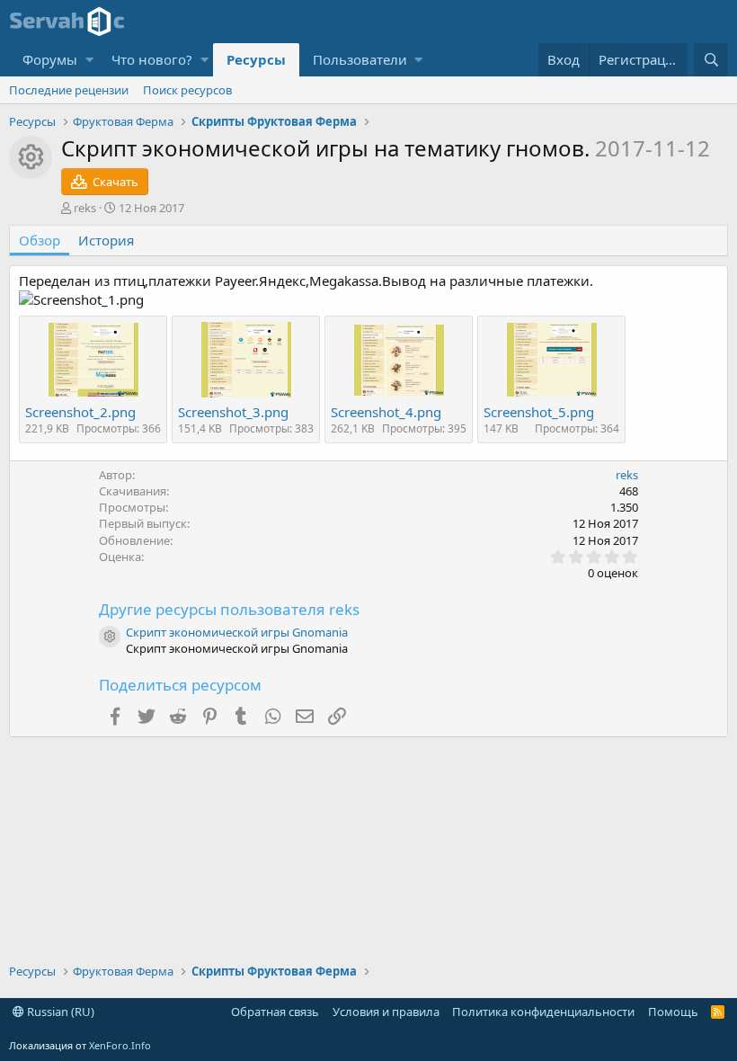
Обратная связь (275, 1011)
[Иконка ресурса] (109, 636)
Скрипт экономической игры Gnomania (237, 632)
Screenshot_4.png (386, 412)
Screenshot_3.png (233, 412)
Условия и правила (386, 1011)
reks (85, 208)
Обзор (39, 240)
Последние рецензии (69, 90)
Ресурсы (256, 59)
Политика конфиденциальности (543, 1011)
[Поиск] (711, 59)
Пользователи (360, 59)
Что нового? (151, 59)
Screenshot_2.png (80, 412)
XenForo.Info (120, 1045)
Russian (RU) (59, 1011)
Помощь (673, 1011)
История (106, 240)
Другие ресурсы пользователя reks (229, 609)
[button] (89, 59)
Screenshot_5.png (539, 412)
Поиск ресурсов (187, 90)
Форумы (49, 59)
